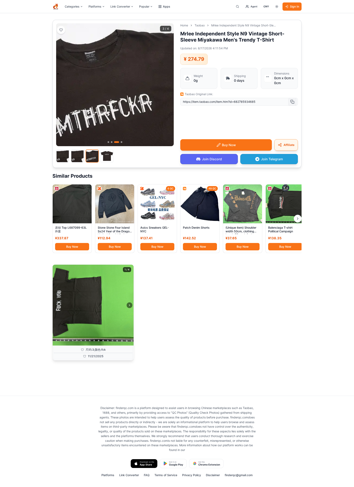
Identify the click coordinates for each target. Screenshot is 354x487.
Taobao (200, 25)
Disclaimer (213, 475)
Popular (144, 6)
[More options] (277, 6)
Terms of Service (165, 475)
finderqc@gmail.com (239, 475)
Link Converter (120, 6)
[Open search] (237, 6)
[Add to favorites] (61, 30)
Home (184, 25)
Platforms (94, 6)
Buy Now (72, 246)
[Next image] (129, 305)
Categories (72, 6)
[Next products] (298, 219)
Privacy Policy (191, 475)
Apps (166, 6)
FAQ (147, 475)
